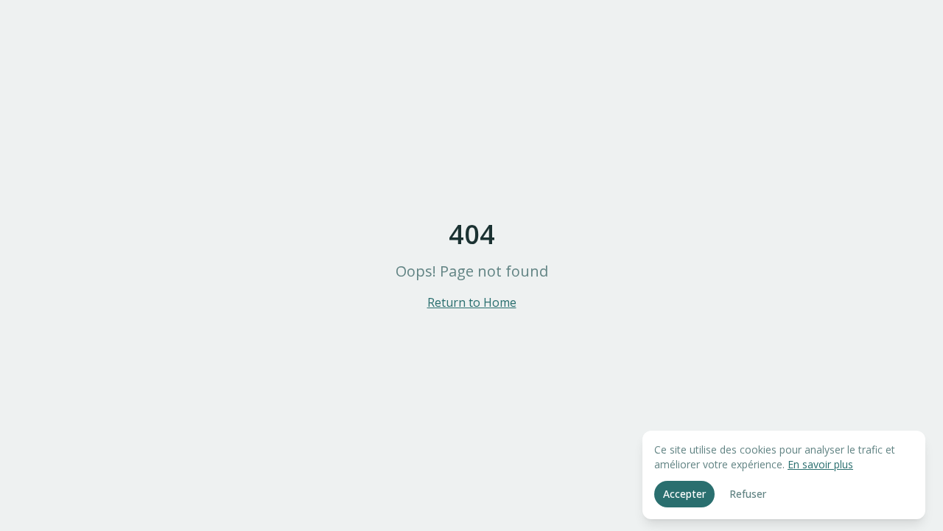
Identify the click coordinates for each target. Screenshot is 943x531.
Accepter (684, 494)
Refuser (747, 494)
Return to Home (471, 302)
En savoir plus (820, 464)
